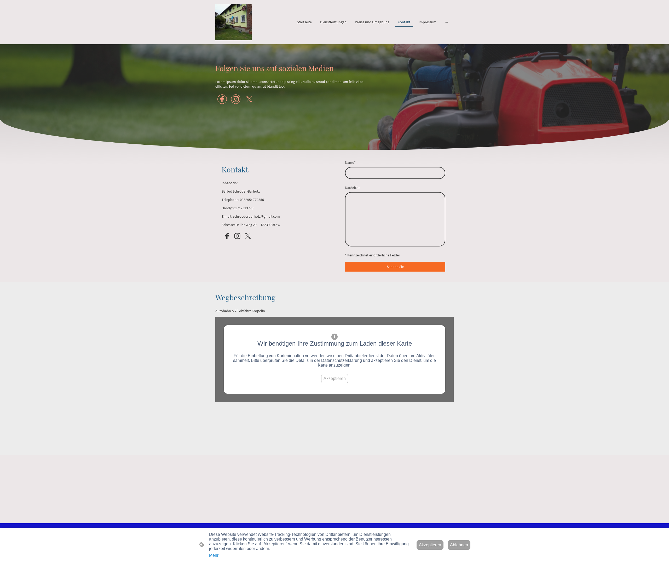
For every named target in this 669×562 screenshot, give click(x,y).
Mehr (213, 555)
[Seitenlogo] (233, 22)
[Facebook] (222, 99)
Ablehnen (459, 545)
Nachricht (352, 187)
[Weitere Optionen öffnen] (447, 22)
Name (350, 162)
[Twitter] (249, 99)
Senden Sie (395, 266)
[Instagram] (235, 99)
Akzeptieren (335, 378)
